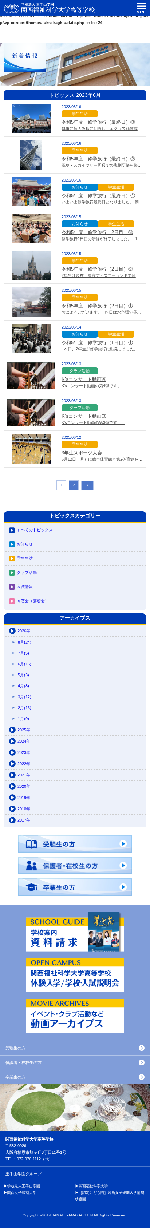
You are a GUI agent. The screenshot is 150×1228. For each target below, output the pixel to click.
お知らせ (25, 544)
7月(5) (23, 653)
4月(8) (23, 686)
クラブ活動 (27, 572)
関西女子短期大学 (21, 1193)
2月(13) (24, 708)
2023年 (23, 752)
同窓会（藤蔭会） (33, 601)
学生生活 (25, 558)
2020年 (23, 786)
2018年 (23, 809)
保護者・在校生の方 (23, 1062)
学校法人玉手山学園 (23, 1186)
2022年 (23, 764)
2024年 (23, 741)
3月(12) (24, 697)
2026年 (23, 631)
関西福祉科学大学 (93, 1186)
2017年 (23, 820)
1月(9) (23, 718)
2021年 (23, 775)
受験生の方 (15, 1048)
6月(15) (24, 664)
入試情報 (25, 586)
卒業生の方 (15, 1077)
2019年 (23, 797)
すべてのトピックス (35, 530)
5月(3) (23, 675)
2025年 (23, 730)
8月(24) (24, 642)
